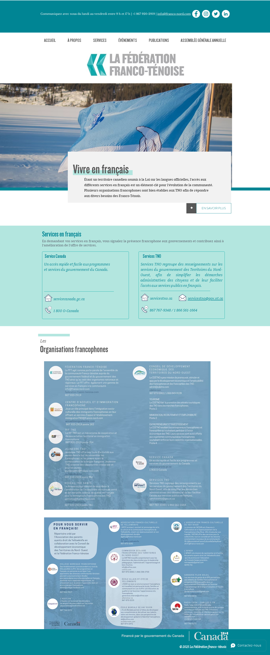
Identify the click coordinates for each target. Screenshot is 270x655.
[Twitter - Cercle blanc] (216, 14)
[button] (74, 40)
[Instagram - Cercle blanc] (206, 14)
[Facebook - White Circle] (196, 14)
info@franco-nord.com (174, 14)
